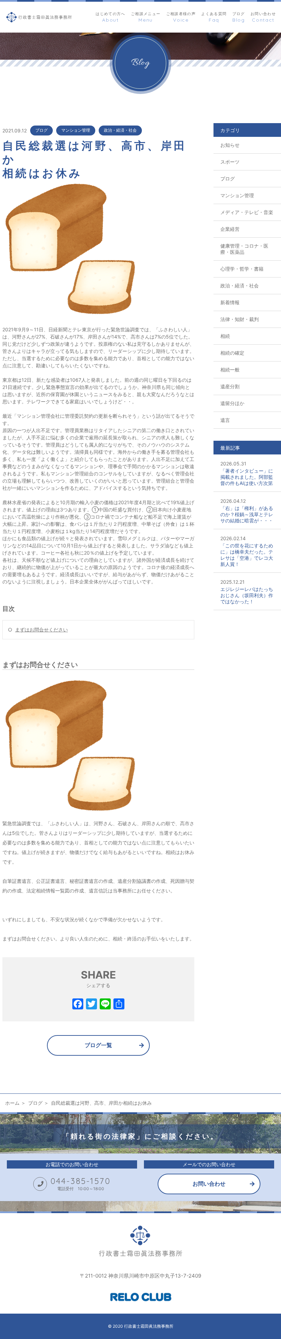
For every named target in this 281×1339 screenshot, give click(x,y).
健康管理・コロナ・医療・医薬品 (244, 249)
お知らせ (230, 145)
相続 (225, 336)
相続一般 (230, 369)
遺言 (225, 420)
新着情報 (230, 302)
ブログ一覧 (98, 1045)
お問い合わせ (209, 1183)
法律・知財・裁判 (239, 319)
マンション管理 (75, 130)
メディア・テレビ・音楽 (246, 212)
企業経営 (230, 229)
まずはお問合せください (41, 629)
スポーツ (230, 162)
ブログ (41, 130)
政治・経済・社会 (120, 130)
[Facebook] (78, 1004)
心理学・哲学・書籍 (242, 269)
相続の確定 (232, 353)
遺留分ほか (232, 403)
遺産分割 (230, 386)
